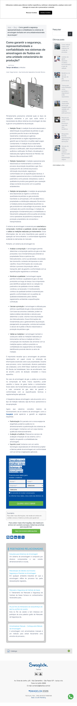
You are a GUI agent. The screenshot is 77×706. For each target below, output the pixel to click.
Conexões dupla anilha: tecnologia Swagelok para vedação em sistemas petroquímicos (66, 107)
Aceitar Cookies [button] (45, 12)
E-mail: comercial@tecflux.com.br (38, 686)
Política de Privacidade (16, 498)
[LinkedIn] (36, 674)
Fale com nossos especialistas (26, 531)
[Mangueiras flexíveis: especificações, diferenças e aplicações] (57, 136)
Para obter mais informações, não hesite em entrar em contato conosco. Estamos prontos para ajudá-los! (24, 517)
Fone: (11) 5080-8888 (38, 683)
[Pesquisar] (70, 34)
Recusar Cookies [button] (31, 12)
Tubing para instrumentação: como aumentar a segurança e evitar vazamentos (66, 91)
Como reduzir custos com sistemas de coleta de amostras (66, 48)
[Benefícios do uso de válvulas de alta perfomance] (57, 75)
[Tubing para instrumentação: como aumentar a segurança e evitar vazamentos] (57, 87)
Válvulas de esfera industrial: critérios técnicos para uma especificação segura (66, 152)
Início (9, 27)
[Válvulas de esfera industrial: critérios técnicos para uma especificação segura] (57, 148)
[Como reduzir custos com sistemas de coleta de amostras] (57, 46)
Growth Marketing (40, 697)
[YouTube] (41, 674)
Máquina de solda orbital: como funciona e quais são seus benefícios (65, 123)
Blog (15, 27)
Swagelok (9, 414)
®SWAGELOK (35, 691)
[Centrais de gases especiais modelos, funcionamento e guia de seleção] (57, 59)
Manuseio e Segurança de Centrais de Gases (24, 590)
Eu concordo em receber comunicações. (22, 493)
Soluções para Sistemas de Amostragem (23, 554)
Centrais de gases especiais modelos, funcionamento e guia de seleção (66, 62)
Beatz (33, 697)
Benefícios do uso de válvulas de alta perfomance (66, 76)
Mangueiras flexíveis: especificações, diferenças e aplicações (66, 137)
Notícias (11, 65)
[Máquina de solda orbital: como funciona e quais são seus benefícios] (57, 119)
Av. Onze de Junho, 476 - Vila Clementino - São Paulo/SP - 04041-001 (38, 681)
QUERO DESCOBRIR (26, 503)
